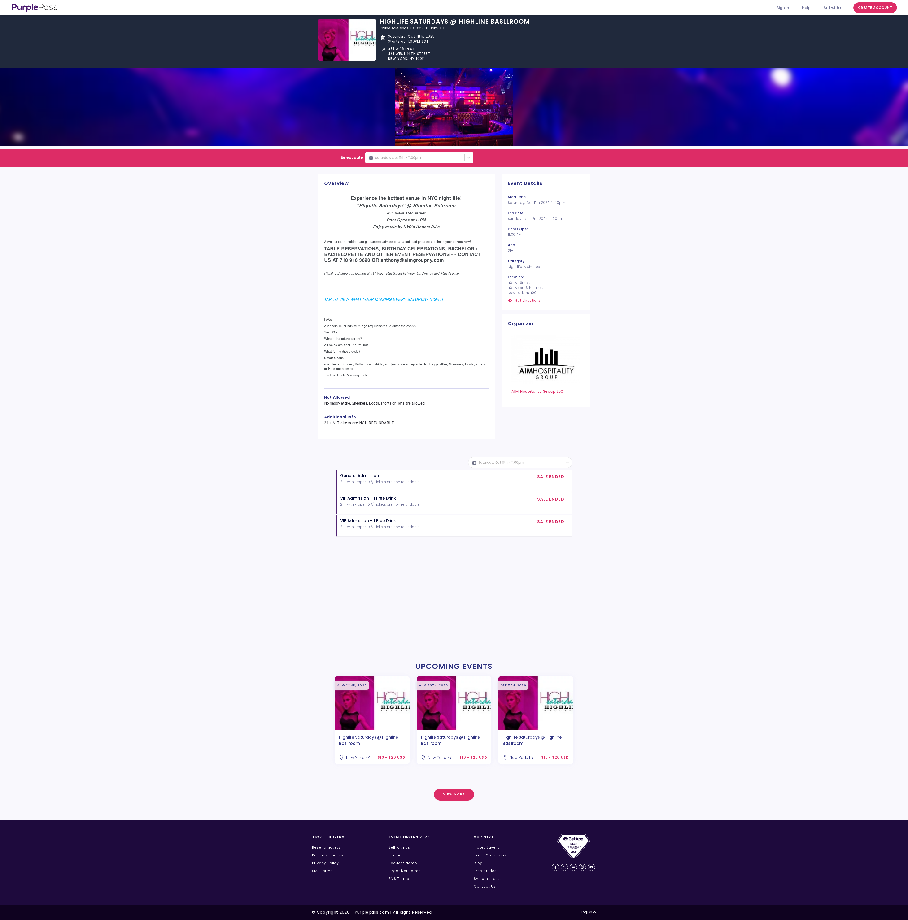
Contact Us (485, 886)
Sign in (783, 7)
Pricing (395, 855)
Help (806, 7)
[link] (546, 301)
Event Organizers (490, 855)
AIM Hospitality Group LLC (537, 391)
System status (488, 878)
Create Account (875, 7)
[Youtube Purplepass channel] (591, 867)
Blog (478, 863)
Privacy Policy (325, 863)
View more (454, 794)
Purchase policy (327, 855)
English (586, 912)
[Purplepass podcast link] (582, 867)
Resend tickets (326, 847)
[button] (455, 53)
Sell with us (834, 7)
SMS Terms (322, 870)
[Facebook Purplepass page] (555, 867)
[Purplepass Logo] (34, 8)
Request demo (403, 863)
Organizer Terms (405, 870)
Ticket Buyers (486, 847)
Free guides (485, 870)
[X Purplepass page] (564, 867)
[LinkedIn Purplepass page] (573, 867)
